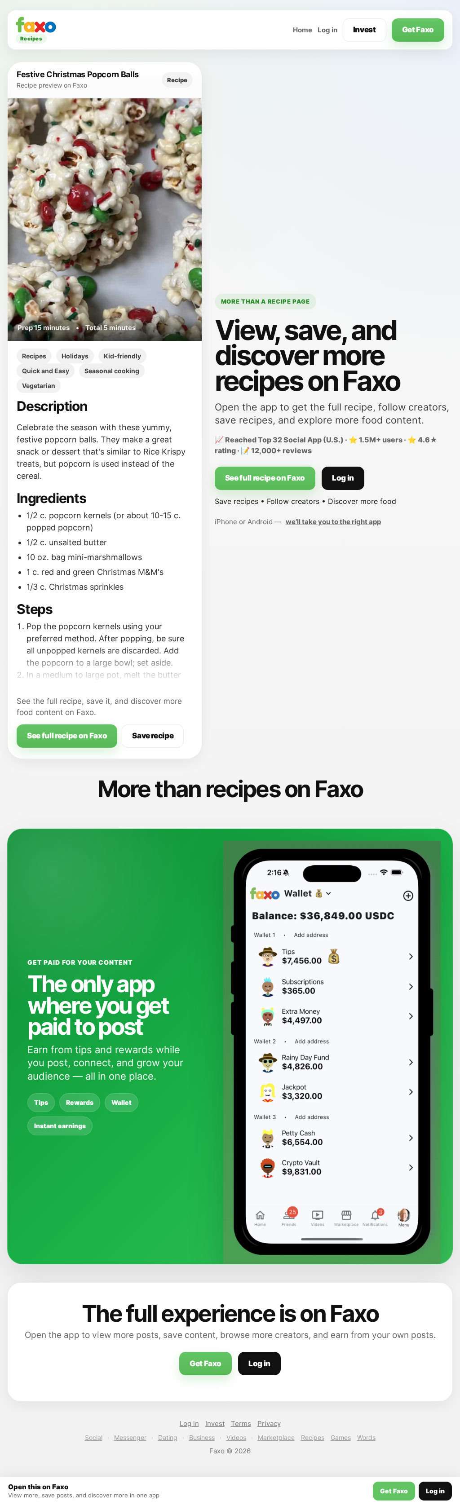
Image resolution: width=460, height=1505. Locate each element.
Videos (236, 1437)
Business (202, 1437)
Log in (327, 30)
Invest (364, 29)
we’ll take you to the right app (333, 521)
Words (366, 1437)
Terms (241, 1423)
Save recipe (152, 735)
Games (341, 1437)
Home (302, 30)
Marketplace (276, 1437)
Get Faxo (418, 29)
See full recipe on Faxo (67, 735)
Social (93, 1437)
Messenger (130, 1437)
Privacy (269, 1423)
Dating (167, 1437)
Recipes (312, 1437)
